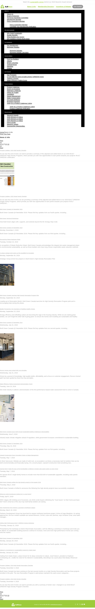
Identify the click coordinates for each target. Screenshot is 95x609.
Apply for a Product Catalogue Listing (19, 103)
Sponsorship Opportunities (16, 126)
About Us (7, 10)
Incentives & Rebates (63, 6)
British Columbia (12, 63)
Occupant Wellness (13, 100)
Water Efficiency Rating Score (17, 80)
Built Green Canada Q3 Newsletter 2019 (11, 227)
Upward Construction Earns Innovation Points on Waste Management (19, 455)
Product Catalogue (9, 83)
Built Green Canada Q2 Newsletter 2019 (11, 322)
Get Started (78, 6)
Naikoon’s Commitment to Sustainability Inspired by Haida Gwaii (18, 550)
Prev (1, 141)
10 (8, 144)
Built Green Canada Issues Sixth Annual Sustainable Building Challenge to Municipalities (24, 432)
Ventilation (10, 94)
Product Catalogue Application (20, 108)
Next (1, 148)
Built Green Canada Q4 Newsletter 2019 (11, 209)
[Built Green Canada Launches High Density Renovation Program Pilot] (7, 285)
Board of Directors (13, 16)
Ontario (9, 68)
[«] (1, 142)
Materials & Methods (14, 91)
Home (2, 132)
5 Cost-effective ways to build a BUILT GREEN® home (25, 77)
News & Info (31, 6)
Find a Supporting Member (16, 21)
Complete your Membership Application (23, 26)
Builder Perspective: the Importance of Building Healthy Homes (17, 309)
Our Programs (8, 71)
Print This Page (5, 134)
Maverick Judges (12, 124)
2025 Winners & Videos (15, 119)
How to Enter (11, 122)
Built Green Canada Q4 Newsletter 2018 (11, 538)
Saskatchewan (12, 64)
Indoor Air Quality (13, 92)
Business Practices (13, 101)
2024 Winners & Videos (15, 121)
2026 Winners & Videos (15, 117)
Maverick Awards (8, 112)
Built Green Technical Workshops (9, 218)
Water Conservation (13, 98)
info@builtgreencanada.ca (56, 604)
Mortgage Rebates (13, 47)
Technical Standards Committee (17, 18)
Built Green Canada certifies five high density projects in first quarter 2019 (20, 482)
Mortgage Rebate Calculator (19, 52)
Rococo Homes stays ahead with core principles (13, 370)
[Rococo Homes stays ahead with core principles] (7, 360)
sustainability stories (37, 2)
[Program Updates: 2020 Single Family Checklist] (7, 186)
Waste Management (13, 96)
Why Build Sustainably (9, 30)
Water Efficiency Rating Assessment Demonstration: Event (16, 384)
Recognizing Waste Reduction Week (10, 239)
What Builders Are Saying (15, 37)
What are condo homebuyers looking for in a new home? (15, 494)
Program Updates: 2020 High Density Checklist (13, 150)
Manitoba (10, 66)
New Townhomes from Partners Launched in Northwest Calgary (17, 507)
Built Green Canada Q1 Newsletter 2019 (11, 443)
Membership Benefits (14, 19)
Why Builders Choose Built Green (18, 39)
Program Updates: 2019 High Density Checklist (13, 579)
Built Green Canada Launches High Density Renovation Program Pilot (19, 295)
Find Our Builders (8, 55)
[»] (1, 146)
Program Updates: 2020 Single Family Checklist (13, 196)
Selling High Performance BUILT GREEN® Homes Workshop (17, 523)
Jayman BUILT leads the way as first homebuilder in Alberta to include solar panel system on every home (29, 469)
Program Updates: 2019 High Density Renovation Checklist (16, 565)
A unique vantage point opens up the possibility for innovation (17, 253)
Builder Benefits (12, 35)
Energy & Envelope (13, 89)
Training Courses (12, 78)
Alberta (9, 61)
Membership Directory (46, 6)
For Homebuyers (8, 42)
